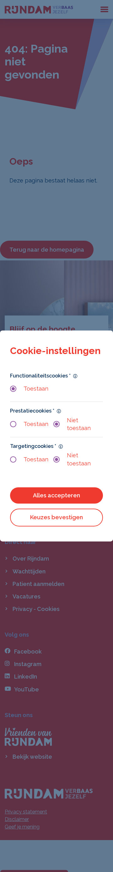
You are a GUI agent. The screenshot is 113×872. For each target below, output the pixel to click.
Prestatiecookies (32, 411)
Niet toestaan (79, 424)
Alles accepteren (56, 495)
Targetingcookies (33, 446)
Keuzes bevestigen (56, 517)
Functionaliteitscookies (40, 375)
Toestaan (36, 388)
